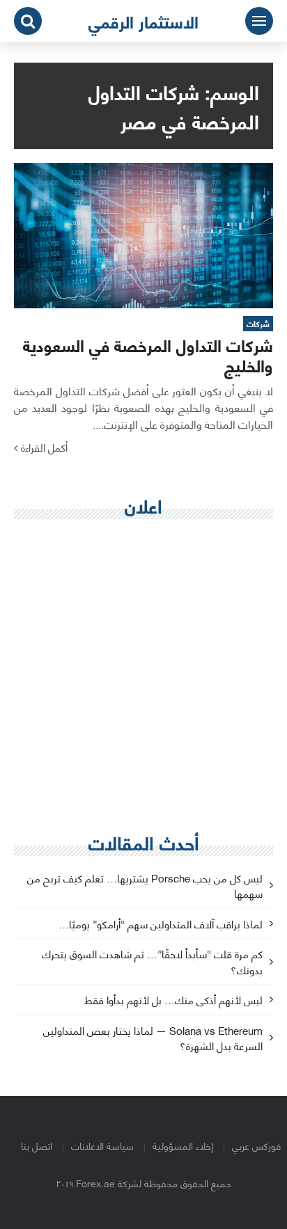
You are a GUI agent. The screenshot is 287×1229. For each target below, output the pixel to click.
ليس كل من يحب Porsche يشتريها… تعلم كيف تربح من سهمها (145, 886)
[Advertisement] (143, 676)
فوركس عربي (256, 1145)
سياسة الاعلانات (102, 1145)
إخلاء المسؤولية (183, 1145)
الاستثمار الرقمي (143, 21)
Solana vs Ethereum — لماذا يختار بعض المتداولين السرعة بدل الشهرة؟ (153, 1039)
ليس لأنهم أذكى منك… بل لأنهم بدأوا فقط (173, 1000)
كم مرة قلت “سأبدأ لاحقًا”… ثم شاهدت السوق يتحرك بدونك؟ (152, 962)
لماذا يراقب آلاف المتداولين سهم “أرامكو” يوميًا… (161, 924)
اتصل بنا (36, 1145)
